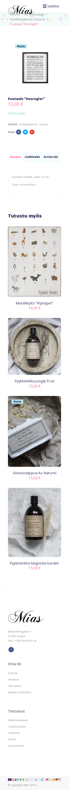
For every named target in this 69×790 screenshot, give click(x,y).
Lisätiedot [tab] (32, 157)
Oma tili (12, 673)
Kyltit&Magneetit (28, 124)
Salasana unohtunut (19, 692)
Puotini (12, 739)
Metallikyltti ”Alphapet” (34, 303)
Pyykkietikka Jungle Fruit (34, 381)
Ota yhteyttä (16, 745)
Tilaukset (13, 679)
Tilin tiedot (14, 686)
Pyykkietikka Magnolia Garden (34, 563)
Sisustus (39, 19)
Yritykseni (14, 733)
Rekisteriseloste (18, 720)
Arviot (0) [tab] (51, 157)
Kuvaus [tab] (15, 157)
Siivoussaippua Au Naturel (34, 472)
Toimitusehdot (17, 726)
